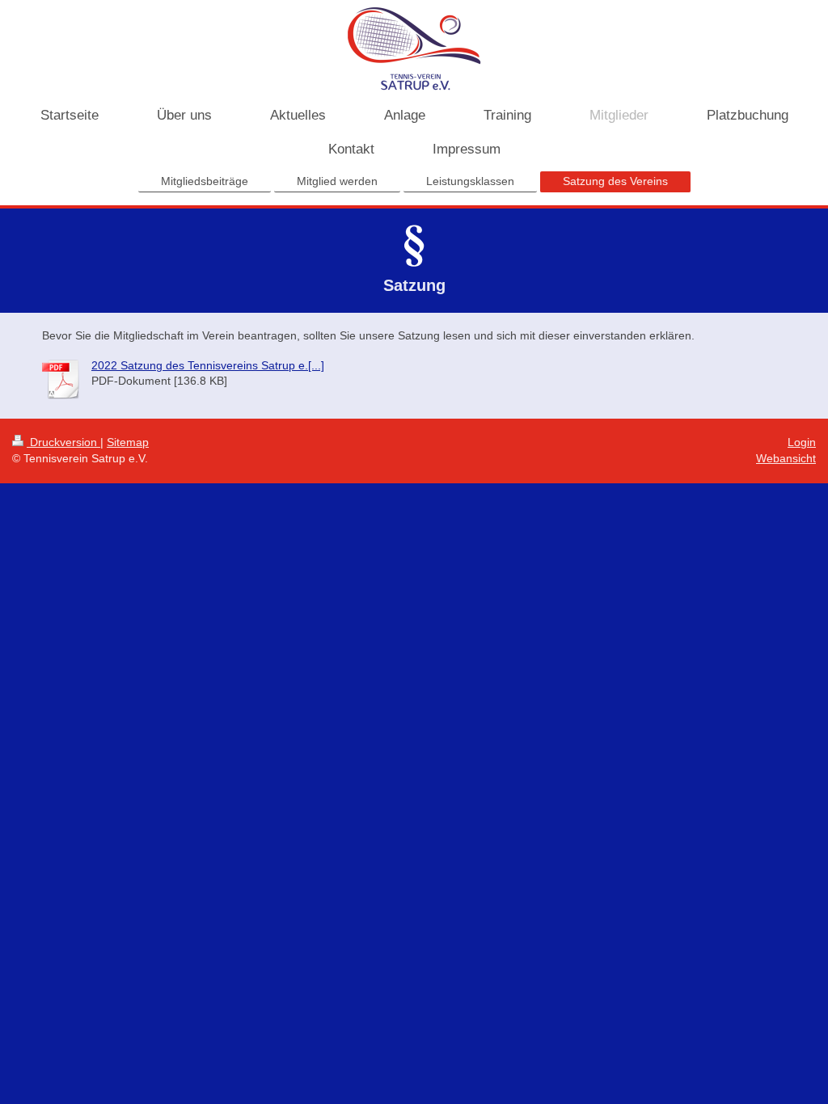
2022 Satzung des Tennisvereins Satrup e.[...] (207, 365)
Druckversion (63, 442)
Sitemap (128, 442)
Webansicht (786, 458)
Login (802, 442)
